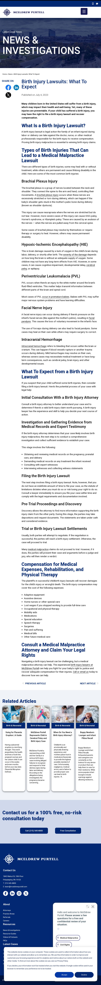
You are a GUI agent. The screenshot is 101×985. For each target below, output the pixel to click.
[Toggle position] (88, 906)
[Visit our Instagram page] (20, 893)
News (10, 74)
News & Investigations (11, 930)
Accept (64, 975)
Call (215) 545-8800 (34, 831)
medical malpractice (38, 549)
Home (4, 74)
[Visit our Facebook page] (6, 893)
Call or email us (81, 671)
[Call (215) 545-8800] (93, 3)
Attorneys (7, 910)
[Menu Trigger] (84, 11)
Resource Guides (9, 934)
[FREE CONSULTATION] (97, 4)
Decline (84, 975)
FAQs (5, 941)
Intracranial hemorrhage (34, 346)
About (6, 904)
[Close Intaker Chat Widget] (93, 906)
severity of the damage (75, 254)
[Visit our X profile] (26, 893)
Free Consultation (68, 831)
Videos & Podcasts (10, 937)
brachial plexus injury (47, 195)
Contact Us (9, 870)
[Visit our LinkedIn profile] (13, 893)
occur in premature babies (55, 296)
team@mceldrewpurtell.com (16, 887)
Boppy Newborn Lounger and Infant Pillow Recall (87, 735)
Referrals (6, 917)
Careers (6, 921)
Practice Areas (9, 914)
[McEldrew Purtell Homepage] (23, 12)
